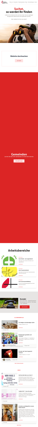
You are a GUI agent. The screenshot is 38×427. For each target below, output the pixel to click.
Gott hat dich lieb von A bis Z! (25, 375)
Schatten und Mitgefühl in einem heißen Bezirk (26, 407)
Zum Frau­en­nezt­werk (24, 270)
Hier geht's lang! (19, 160)
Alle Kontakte (25, 306)
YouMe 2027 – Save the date (25, 391)
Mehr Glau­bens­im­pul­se (19, 363)
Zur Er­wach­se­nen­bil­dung (25, 281)
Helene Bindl (8, 359)
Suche (35, 2)
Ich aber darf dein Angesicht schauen (25, 352)
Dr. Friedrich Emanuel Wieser (11, 345)
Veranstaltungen (31, 2)
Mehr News (19, 425)
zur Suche (19, 60)
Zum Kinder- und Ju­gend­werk (26, 258)
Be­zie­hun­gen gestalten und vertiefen (25, 335)
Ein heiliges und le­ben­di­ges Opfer (27, 322)
